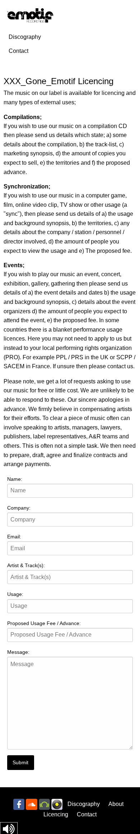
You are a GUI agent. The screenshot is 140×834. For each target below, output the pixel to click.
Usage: (15, 594)
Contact (18, 51)
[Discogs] (56, 804)
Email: (14, 536)
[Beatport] (44, 804)
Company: (19, 508)
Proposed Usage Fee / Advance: (44, 623)
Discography (25, 37)
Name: (14, 479)
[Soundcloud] (31, 804)
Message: (18, 652)
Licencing (55, 814)
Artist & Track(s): (26, 565)
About (115, 804)
